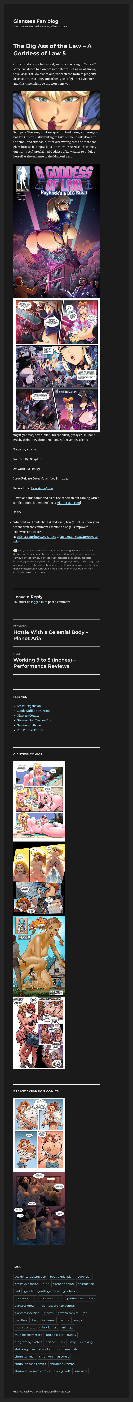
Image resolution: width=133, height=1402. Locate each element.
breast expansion (27, 1284)
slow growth (62, 1371)
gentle (28, 1291)
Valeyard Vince (26, 550)
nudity (71, 1334)
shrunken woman (62, 1363)
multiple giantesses (28, 1334)
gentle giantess (48, 1291)
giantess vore (31, 561)
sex (63, 1342)
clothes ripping (63, 1284)
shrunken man (67, 568)
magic (78, 1320)
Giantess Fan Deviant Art (34, 720)
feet (17, 1291)
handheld (21, 1320)
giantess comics (30, 557)
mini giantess (48, 1327)
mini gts (67, 1327)
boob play (84, 1276)
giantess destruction (69, 557)
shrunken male (48, 568)
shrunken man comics (34, 572)
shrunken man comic (54, 1356)
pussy (68, 561)
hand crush (46, 561)
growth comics (68, 1313)
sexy (72, 1342)
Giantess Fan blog (36, 21)
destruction (62, 554)
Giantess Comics (28, 715)
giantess (79, 554)
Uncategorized (69, 550)
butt (46, 1284)
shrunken (33, 568)
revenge (18, 565)
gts (84, 1313)
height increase (43, 1320)
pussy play (93, 561)
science (28, 565)
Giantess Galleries (29, 725)
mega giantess (25, 1327)
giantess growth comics (58, 1305)
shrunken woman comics (32, 1371)
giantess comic (25, 1298)
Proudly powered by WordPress (53, 1391)
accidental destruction (30, 1276)
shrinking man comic (75, 565)
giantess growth (26, 1305)
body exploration (61, 1276)
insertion (59, 561)
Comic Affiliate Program (33, 710)
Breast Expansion (29, 706)
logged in (37, 602)
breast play (48, 554)
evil (72, 554)
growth (48, 1313)
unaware (81, 1371)
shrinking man (53, 565)
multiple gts (54, 1334)
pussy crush (79, 561)
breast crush (34, 554)
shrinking (38, 565)
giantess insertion (27, 1313)
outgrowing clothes (28, 1342)
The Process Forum (30, 730)
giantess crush (48, 557)
